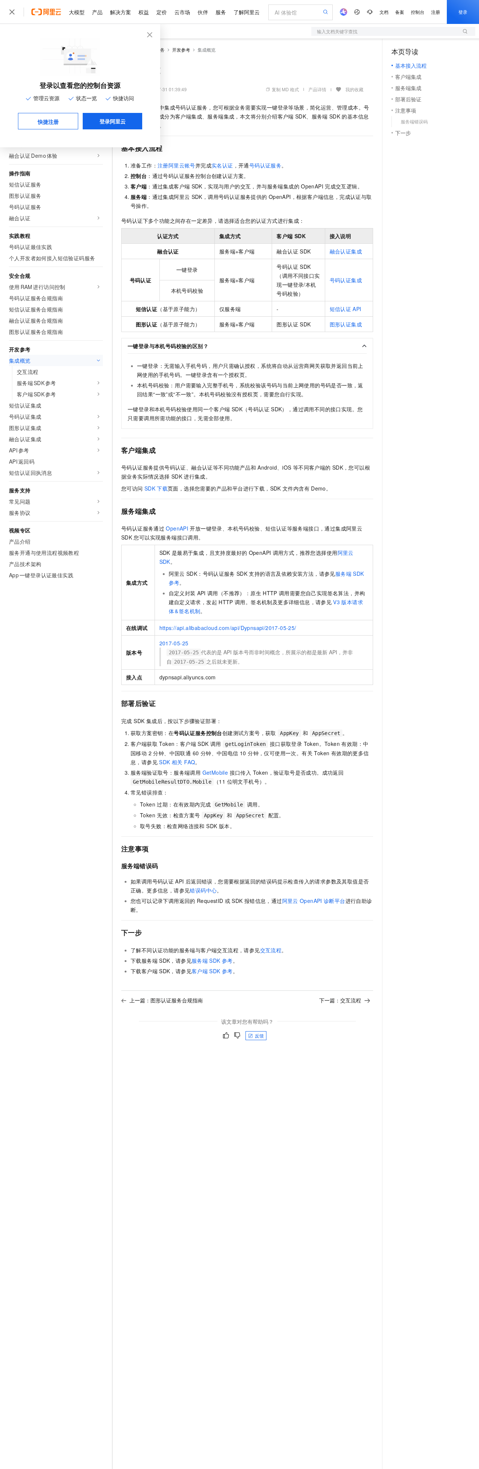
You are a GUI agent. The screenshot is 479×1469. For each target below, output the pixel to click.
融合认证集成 (346, 251)
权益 (143, 12)
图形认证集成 (346, 324)
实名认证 (222, 165)
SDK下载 (156, 488)
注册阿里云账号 (176, 165)
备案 (399, 12)
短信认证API (345, 309)
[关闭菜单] (12, 12)
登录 (462, 12)
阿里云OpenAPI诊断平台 (313, 900)
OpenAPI (177, 528)
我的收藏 (354, 89)
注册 (435, 12)
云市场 (182, 12)
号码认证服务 (265, 165)
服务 (221, 12)
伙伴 (203, 12)
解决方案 (120, 12)
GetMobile (215, 772)
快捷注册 (48, 121)
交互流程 (271, 950)
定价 (161, 12)
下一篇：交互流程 (340, 1000)
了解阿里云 (247, 12)
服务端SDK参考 (212, 960)
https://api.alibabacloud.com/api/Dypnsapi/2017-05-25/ (227, 627)
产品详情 (317, 89)
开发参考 (181, 49)
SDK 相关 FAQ (177, 762)
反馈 (259, 1035)
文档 (383, 12)
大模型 (77, 12)
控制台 (417, 12)
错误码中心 (203, 890)
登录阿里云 (113, 121)
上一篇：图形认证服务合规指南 (166, 1000)
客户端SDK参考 (212, 971)
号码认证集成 (346, 280)
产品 (97, 12)
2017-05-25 (174, 643)
